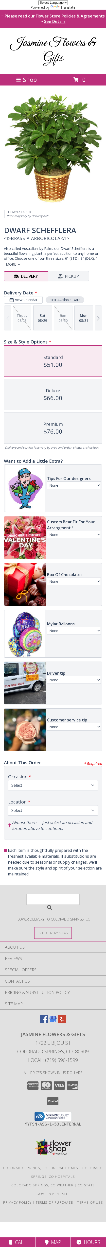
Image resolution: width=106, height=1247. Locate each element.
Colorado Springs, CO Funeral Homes (40, 1168)
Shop (30, 79)
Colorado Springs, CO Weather (42, 1185)
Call (19, 1242)
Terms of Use (90, 1202)
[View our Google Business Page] (53, 1021)
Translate (67, 7)
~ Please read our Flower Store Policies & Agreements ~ (53, 18)
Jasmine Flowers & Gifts (53, 50)
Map (55, 1242)
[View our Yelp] (62, 1021)
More (11, 264)
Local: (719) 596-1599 (53, 1060)
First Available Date (65, 299)
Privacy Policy (17, 1202)
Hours (90, 1242)
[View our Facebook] (44, 1021)
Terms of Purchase (54, 1202)
